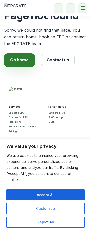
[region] (45, 185)
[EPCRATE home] (15, 8)
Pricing (13, 131)
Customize (45, 208)
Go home (19, 60)
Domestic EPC (16, 112)
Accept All (45, 195)
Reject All (45, 222)
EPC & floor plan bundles (23, 126)
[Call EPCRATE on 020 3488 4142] (58, 8)
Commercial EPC (18, 117)
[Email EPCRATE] (70, 8)
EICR (51, 121)
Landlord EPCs (56, 112)
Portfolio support (57, 117)
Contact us (58, 60)
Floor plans (15, 121)
